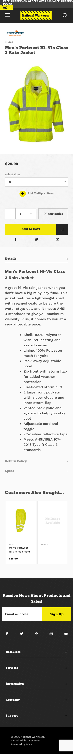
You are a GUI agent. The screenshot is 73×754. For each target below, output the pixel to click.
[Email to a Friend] (57, 240)
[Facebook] (15, 240)
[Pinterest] (38, 635)
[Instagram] (52, 635)
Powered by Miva (21, 744)
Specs (9, 471)
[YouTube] (66, 635)
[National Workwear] (36, 15)
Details (10, 259)
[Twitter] (36, 240)
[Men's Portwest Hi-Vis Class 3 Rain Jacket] (36, 105)
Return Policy (16, 461)
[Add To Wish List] (62, 229)
